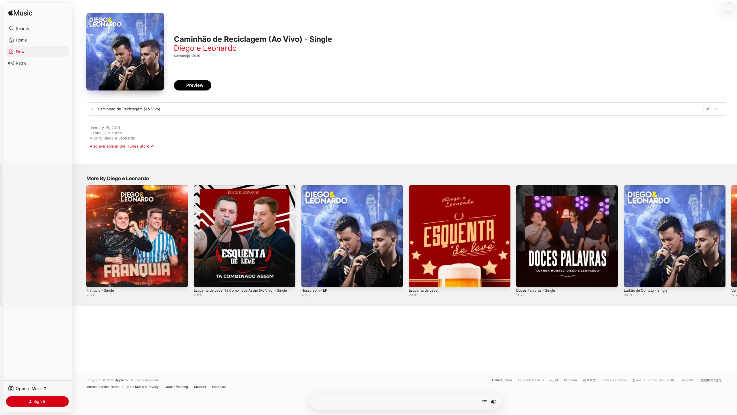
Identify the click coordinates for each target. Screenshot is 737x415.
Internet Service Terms (102, 386)
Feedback (219, 386)
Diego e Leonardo (205, 48)
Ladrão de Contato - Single (648, 187)
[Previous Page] (81, 236)
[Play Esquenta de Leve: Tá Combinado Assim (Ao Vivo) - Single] (201, 280)
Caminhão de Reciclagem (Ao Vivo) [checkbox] (129, 109)
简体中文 (589, 380)
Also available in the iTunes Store (119, 146)
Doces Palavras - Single (537, 187)
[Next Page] (731, 236)
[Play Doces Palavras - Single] (523, 280)
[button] (37, 28)
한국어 (637, 380)
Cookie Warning (176, 386)
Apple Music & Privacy (142, 386)
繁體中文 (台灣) (712, 380)
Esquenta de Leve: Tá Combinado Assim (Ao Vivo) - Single (240, 190)
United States (502, 380)
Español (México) (531, 380)
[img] (20, 13)
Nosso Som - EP (315, 187)
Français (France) (614, 380)
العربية (554, 380)
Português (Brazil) (660, 380)
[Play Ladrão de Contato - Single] (631, 280)
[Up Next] (484, 402)
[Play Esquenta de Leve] (416, 280)
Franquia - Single (101, 187)
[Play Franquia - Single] (93, 280)
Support (200, 386)
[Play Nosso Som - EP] (308, 280)
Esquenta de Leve (425, 187)
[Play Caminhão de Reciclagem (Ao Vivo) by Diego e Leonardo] (92, 109)
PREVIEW (704, 109)
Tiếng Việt (687, 380)
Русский (570, 380)
